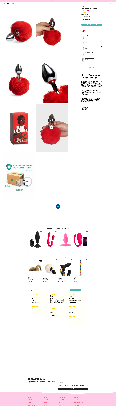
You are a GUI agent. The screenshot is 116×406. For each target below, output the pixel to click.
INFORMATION (30, 397)
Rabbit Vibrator (76, 399)
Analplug (75, 404)
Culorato (75, 278)
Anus (60, 405)
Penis (60, 404)
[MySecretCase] (8, 3)
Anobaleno (60, 278)
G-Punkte (45, 402)
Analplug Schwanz (65, 257)
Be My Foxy (29, 278)
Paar (59, 402)
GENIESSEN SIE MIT (78, 397)
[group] (58, 1)
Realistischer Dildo (77, 401)
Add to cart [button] (91, 67)
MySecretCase (65, 228)
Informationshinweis (81, 385)
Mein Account (46, 399)
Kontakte (29, 402)
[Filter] (82, 290)
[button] (109, 3)
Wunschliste (46, 401)
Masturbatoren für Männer (78, 402)
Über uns (29, 401)
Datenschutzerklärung (31, 405)
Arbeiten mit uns (46, 405)
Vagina (60, 401)
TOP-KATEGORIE (62, 397)
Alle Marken (45, 404)
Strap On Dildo (76, 405)
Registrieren (72, 388)
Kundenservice (30, 399)
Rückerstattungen (31, 404)
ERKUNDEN (46, 397)
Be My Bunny (45, 278)
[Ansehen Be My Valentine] (52, 128)
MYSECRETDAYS (62, 399)
